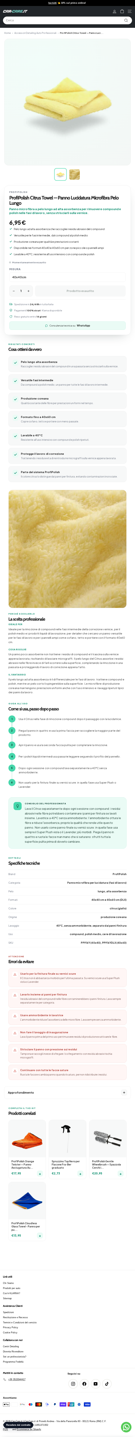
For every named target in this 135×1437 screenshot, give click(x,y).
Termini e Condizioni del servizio (20, 1322)
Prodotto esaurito (80, 291)
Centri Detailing (11, 1346)
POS (5, 1429)
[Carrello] (122, 11)
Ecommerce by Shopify (29, 1429)
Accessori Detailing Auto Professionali (35, 33)
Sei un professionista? (14, 1356)
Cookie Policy (10, 1332)
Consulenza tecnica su (69, 325)
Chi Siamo (8, 1283)
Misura (15, 269)
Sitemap (7, 1298)
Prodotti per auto (11, 1288)
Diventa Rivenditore (13, 1351)
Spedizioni (8, 1312)
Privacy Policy (10, 1327)
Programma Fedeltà (13, 1361)
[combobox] (67, 20)
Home (7, 33)
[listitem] (60, 174)
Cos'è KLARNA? (11, 1293)
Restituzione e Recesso (15, 1317)
